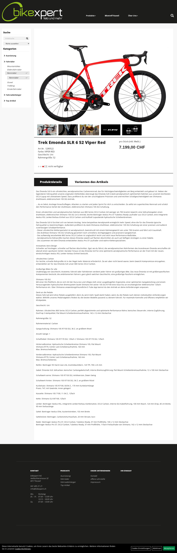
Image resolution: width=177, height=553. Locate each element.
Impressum (95, 482)
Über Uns (132, 15)
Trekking (11, 85)
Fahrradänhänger (13, 95)
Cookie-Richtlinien (23, 549)
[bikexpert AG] (32, 11)
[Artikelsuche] (172, 16)
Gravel (10, 82)
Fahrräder (10, 61)
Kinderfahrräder (14, 89)
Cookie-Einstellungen (141, 548)
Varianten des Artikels (91, 182)
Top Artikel (11, 101)
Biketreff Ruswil (112, 15)
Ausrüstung (11, 55)
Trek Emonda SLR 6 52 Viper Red (72, 142)
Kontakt (93, 476)
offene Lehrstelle (97, 479)
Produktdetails (51, 182)
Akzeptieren (169, 548)
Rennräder (11, 73)
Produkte (90, 15)
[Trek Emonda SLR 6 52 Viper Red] (104, 77)
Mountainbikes (13, 66)
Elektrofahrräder (14, 69)
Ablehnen (157, 548)
